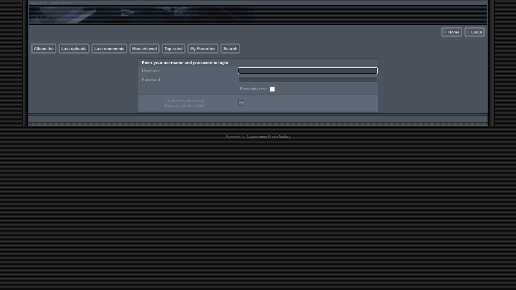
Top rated (173, 48)
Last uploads (74, 48)
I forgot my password (185, 101)
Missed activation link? (185, 105)
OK (241, 103)
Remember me (254, 89)
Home (454, 32)
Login (476, 32)
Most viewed (144, 48)
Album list (44, 48)
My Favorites (203, 48)
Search (230, 48)
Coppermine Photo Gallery (269, 137)
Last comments (109, 48)
